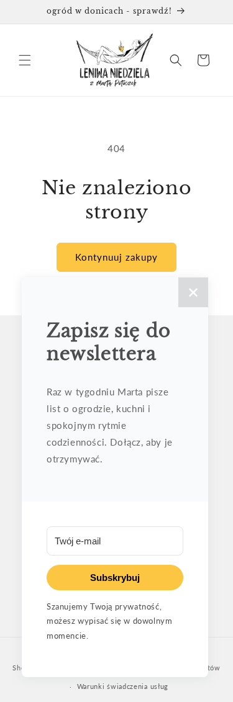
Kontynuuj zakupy (116, 257)
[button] (25, 60)
